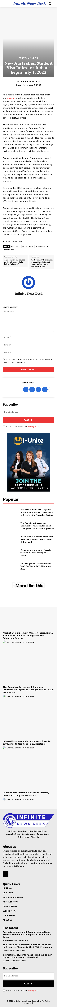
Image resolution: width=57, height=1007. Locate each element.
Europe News (9, 961)
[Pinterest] (38, 389)
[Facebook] (25, 389)
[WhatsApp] (45, 389)
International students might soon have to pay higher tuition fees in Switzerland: (36, 539)
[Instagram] (5, 874)
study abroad (42, 246)
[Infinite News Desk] (28, 282)
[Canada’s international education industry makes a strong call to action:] (10, 552)
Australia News (28, 58)
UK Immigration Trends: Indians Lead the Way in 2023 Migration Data (35, 566)
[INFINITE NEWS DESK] (28, 820)
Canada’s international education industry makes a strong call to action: (36, 553)
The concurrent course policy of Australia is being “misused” (14, 262)
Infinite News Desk (30, 81)
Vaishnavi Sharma (14, 642)
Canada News (9, 951)
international (28, 246)
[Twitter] (32, 389)
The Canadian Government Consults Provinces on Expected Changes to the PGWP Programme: (37, 526)
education (15, 246)
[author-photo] (4, 642)
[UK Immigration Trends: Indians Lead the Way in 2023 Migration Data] (10, 566)
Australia (11, 98)
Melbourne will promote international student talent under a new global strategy (42, 263)
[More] (51, 389)
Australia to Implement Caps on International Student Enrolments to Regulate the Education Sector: (36, 512)
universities (9, 250)
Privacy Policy (34, 427)
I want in (27, 420)
